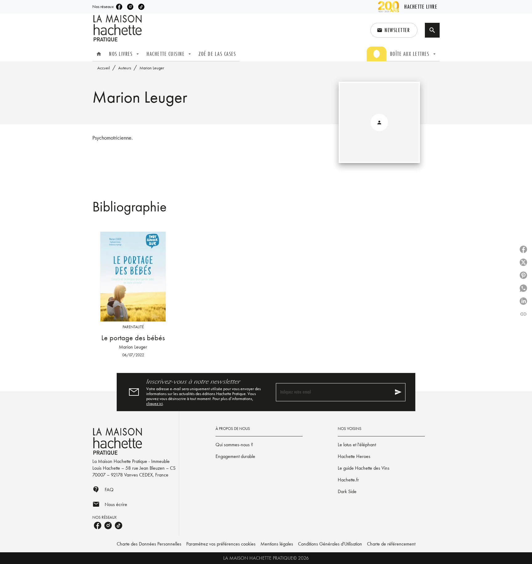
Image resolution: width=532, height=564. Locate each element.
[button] (393, 30)
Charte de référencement (391, 544)
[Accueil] (118, 28)
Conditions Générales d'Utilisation (330, 544)
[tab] (98, 54)
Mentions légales (276, 544)
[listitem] (119, 6)
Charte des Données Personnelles (149, 544)
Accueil (103, 68)
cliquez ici (154, 403)
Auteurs (124, 68)
